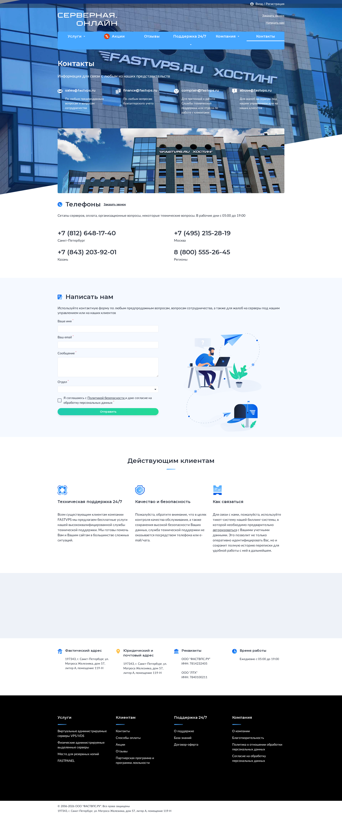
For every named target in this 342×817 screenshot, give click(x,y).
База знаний (182, 737)
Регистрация (275, 4)
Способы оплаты (128, 737)
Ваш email (66, 337)
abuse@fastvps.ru (256, 90)
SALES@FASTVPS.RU (224, 23)
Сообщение (67, 353)
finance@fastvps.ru (140, 90)
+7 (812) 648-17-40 (228, 15)
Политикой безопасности (106, 398)
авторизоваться (225, 530)
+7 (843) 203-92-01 (87, 252)
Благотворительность (248, 737)
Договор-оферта (186, 744)
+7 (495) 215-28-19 (202, 233)
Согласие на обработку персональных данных (249, 758)
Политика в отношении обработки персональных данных (257, 747)
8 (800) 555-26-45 (202, 252)
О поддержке (184, 731)
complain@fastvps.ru (200, 90)
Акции (118, 36)
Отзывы (152, 36)
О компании (241, 731)
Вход (259, 4)
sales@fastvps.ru (80, 90)
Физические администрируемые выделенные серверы (81, 745)
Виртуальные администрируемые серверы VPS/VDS (82, 734)
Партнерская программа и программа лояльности (135, 760)
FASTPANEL (66, 760)
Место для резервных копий (78, 754)
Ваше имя (65, 321)
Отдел (63, 382)
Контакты (265, 36)
